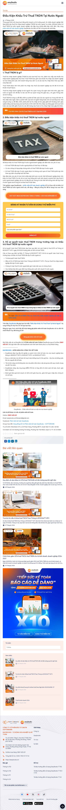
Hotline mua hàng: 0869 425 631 (15, 752)
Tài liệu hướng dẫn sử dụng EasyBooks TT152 (48, 767)
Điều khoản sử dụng (14, 799)
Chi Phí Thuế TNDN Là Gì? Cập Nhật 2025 (32, 111)
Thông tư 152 (7, 767)
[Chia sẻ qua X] (9, 441)
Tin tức (36, 740)
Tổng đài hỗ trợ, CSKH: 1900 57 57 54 (17, 756)
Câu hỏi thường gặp (51, 799)
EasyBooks (12, 323)
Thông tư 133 (7, 771)
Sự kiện (36, 744)
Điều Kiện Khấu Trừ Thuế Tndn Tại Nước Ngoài (45, 323)
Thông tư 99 (7, 775)
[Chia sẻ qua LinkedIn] (12, 441)
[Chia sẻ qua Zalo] (16, 441)
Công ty (36, 731)
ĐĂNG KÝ (33, 235)
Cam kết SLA (39, 799)
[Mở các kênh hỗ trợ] (62, 806)
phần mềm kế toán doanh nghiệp (13, 28)
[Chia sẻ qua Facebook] (5, 441)
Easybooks (37, 735)
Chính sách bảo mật (28, 799)
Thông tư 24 (7, 779)
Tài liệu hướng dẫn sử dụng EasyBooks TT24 (47, 777)
